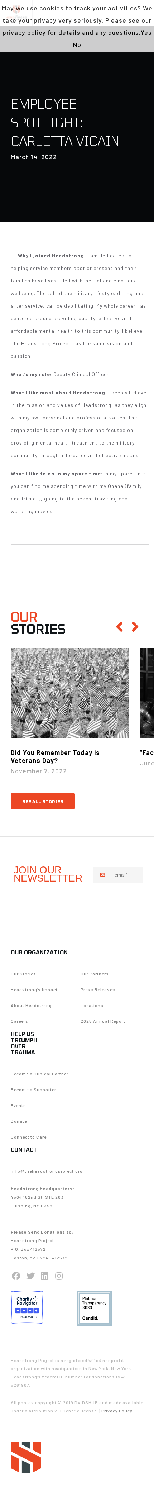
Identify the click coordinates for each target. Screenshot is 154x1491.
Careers (19, 1021)
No (77, 44)
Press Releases (98, 989)
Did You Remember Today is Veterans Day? (55, 756)
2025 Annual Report (103, 1021)
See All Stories (42, 801)
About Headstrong (31, 1005)
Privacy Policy (117, 1410)
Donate (19, 1121)
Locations (92, 1005)
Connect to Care (29, 1136)
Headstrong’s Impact (34, 989)
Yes (146, 32)
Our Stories (23, 973)
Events (18, 1105)
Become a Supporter (33, 1089)
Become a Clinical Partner (39, 1073)
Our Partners (95, 973)
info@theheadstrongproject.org (47, 1170)
